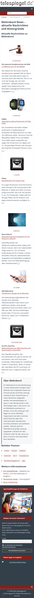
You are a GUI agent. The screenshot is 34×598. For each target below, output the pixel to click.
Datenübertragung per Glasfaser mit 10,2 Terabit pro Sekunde (16, 238)
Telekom (22, 451)
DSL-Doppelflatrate (10, 471)
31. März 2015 (16, 115)
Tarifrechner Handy (10, 479)
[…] (13, 91)
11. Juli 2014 (17, 175)
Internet (7, 456)
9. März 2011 (16, 231)
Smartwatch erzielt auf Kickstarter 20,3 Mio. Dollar (16, 122)
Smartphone (24, 456)
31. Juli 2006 (17, 287)
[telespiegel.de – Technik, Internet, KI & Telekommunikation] (17, 3)
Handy (13, 451)
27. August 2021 (16, 60)
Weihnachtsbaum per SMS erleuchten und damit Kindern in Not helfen (16, 349)
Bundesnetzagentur (11, 461)
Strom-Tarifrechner (10, 482)
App (23, 461)
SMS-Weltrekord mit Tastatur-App (13, 181)
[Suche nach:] (17, 13)
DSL (14, 456)
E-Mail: (4, 538)
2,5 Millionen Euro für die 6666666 (13, 67)
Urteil (6, 451)
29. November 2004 (16, 342)
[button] (31, 8)
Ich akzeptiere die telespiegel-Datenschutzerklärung (12, 546)
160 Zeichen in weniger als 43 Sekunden (15, 293)
